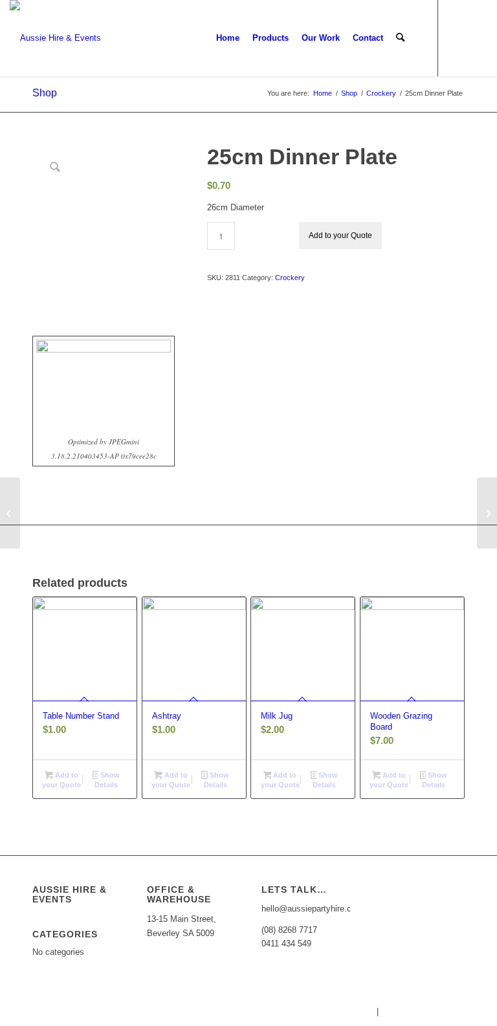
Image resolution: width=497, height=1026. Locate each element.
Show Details (107, 780)
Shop (44, 92)
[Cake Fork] (10, 513)
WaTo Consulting (465, 1011)
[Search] (400, 38)
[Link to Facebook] (458, 37)
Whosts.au (354, 1011)
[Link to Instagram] (477, 37)
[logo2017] (55, 38)
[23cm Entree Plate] (487, 513)
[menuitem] (228, 38)
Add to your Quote (340, 235)
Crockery (290, 277)
